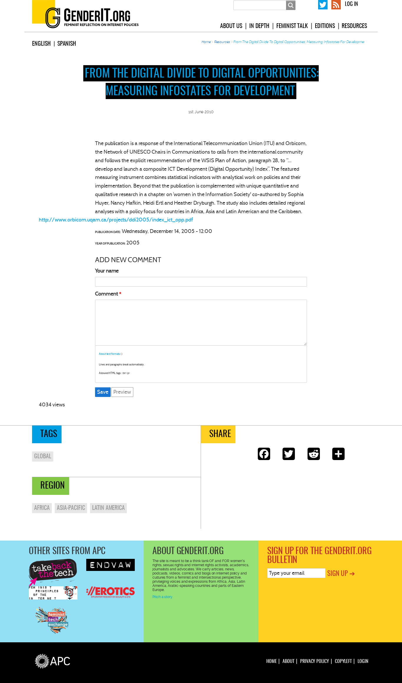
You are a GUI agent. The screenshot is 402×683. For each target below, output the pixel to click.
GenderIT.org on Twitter (323, 4)
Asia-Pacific (71, 508)
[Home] (92, 16)
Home (206, 42)
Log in (351, 4)
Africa (42, 508)
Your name (107, 270)
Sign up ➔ (341, 574)
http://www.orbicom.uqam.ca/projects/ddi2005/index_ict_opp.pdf (116, 219)
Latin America (108, 508)
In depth (259, 26)
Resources (354, 26)
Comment (106, 293)
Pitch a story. (162, 597)
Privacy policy (314, 661)
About (288, 661)
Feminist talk (292, 26)
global (42, 456)
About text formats (109, 353)
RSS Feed (336, 4)
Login (363, 661)
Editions (325, 26)
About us (231, 26)
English (41, 44)
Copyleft (343, 661)
